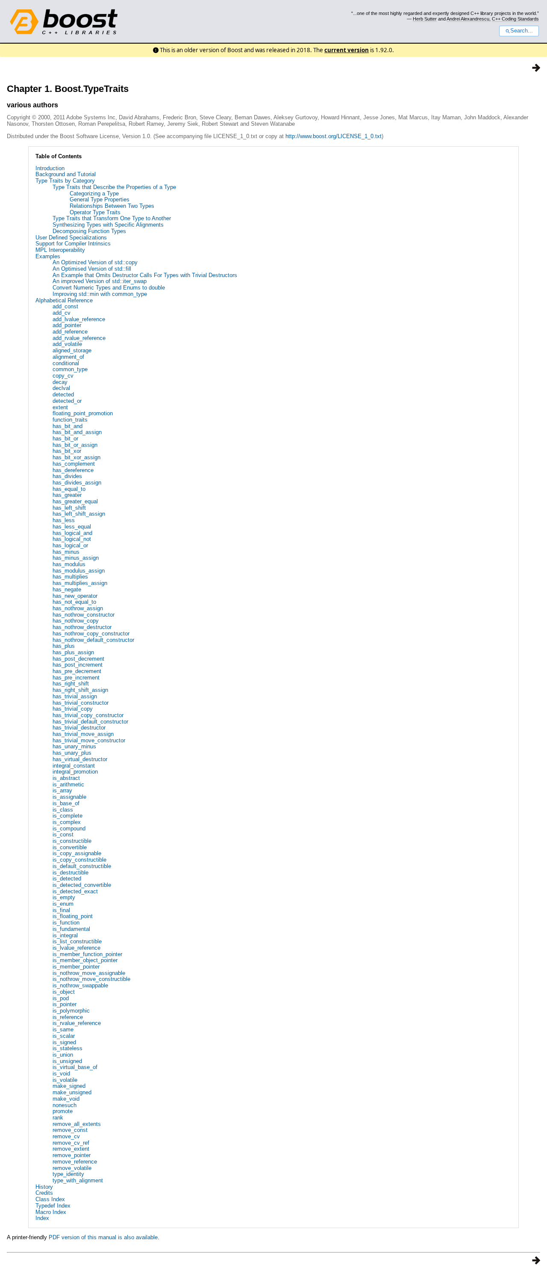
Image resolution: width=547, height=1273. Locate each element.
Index (42, 1218)
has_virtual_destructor (80, 759)
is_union (63, 1054)
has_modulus (69, 564)
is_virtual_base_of (75, 1067)
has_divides (67, 476)
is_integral (65, 935)
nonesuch (64, 1105)
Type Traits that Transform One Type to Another (112, 218)
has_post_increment (78, 665)
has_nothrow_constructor (84, 614)
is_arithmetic (68, 784)
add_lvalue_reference (79, 319)
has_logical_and (72, 533)
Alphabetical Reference (64, 300)
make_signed (69, 1086)
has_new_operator (75, 596)
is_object (64, 992)
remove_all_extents (77, 1124)
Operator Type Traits (95, 212)
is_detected (67, 878)
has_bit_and (67, 426)
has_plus (64, 646)
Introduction (50, 168)
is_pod (61, 998)
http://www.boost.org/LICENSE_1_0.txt (333, 136)
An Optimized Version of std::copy (95, 262)
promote (63, 1111)
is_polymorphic (71, 1010)
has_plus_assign (73, 652)
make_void (66, 1099)
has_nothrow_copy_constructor (91, 633)
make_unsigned (72, 1092)
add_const (65, 306)
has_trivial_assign (75, 696)
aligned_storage (72, 350)
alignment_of (68, 357)
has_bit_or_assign (75, 445)
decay (60, 382)
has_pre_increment (76, 677)
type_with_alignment (78, 1180)
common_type (70, 369)
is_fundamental (71, 929)
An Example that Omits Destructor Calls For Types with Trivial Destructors (145, 275)
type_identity (68, 1174)
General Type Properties (99, 199)
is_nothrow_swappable (80, 985)
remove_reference (75, 1161)
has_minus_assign (76, 558)
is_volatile (65, 1080)
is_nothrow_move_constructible (91, 979)
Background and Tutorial (65, 174)
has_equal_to (69, 489)
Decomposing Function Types (89, 231)
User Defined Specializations (71, 237)
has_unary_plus (72, 753)
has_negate (67, 589)
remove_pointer (72, 1155)
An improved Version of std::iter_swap (100, 281)
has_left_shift (69, 508)
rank (58, 1117)
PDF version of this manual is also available (103, 1237)
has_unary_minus (74, 746)
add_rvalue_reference (79, 338)
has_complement (74, 464)
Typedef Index (53, 1205)
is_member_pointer (76, 966)
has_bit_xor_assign (76, 457)
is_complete (67, 815)
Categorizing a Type (94, 193)
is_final (61, 910)
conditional (66, 363)
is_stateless (67, 1048)
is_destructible (70, 872)
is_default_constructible (82, 866)
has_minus (66, 552)
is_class (63, 809)
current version (346, 50)
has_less (64, 520)
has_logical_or (70, 545)
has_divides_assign (77, 482)
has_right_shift (71, 683)
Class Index (50, 1199)
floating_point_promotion (83, 413)
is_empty (64, 897)
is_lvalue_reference (76, 948)
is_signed (64, 1042)
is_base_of (66, 803)
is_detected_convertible (82, 885)
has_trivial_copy (73, 709)
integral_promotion (75, 771)
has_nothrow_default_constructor (93, 640)
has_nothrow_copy (76, 620)
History (44, 1187)
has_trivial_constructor (81, 703)
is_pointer (64, 1004)
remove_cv (66, 1136)
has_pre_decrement (77, 671)
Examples (47, 256)
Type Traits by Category (65, 180)
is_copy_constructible (79, 860)
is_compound (69, 828)
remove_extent (71, 1149)
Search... (521, 31)
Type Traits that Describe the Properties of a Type (114, 187)
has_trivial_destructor (79, 727)
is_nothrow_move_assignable (89, 973)
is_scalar (64, 1036)
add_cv (62, 313)
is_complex (67, 822)
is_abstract (66, 778)
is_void (61, 1073)
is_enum (63, 904)
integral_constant (74, 765)
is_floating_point (73, 916)
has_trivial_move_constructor (89, 740)
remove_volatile (72, 1168)
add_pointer (67, 325)
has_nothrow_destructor (82, 627)
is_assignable (69, 797)
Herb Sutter (425, 18)
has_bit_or (65, 438)
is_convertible (70, 847)
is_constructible (72, 841)
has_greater (67, 495)
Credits (44, 1193)
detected (63, 394)
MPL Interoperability (60, 250)
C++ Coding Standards (515, 18)
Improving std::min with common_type (100, 294)
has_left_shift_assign (79, 514)
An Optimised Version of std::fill (92, 269)
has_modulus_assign (79, 570)
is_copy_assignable (77, 853)
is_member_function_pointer (87, 954)
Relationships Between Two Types (112, 206)
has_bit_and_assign (77, 432)
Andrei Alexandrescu (468, 18)
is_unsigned (67, 1061)
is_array (62, 790)
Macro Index (50, 1212)
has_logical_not (72, 539)
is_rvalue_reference (77, 1023)
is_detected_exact (75, 891)
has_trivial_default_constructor (90, 721)
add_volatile (67, 344)
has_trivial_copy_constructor (88, 715)
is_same (63, 1029)
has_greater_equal (75, 501)
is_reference (68, 1017)
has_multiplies (70, 576)
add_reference (70, 331)
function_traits (70, 419)
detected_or (67, 401)
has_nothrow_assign (78, 608)
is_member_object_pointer (85, 960)
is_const (63, 834)
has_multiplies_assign (80, 583)
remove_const (70, 1130)
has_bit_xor (67, 451)
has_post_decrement (78, 659)
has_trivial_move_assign (83, 734)
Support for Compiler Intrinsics (73, 243)
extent (60, 407)
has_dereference (73, 470)
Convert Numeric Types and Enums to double (109, 287)
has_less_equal (72, 526)
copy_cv (63, 375)
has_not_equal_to (74, 602)
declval (61, 388)
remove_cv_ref (71, 1143)
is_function (66, 922)
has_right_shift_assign (80, 690)
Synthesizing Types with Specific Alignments (108, 225)
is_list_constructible (77, 941)
